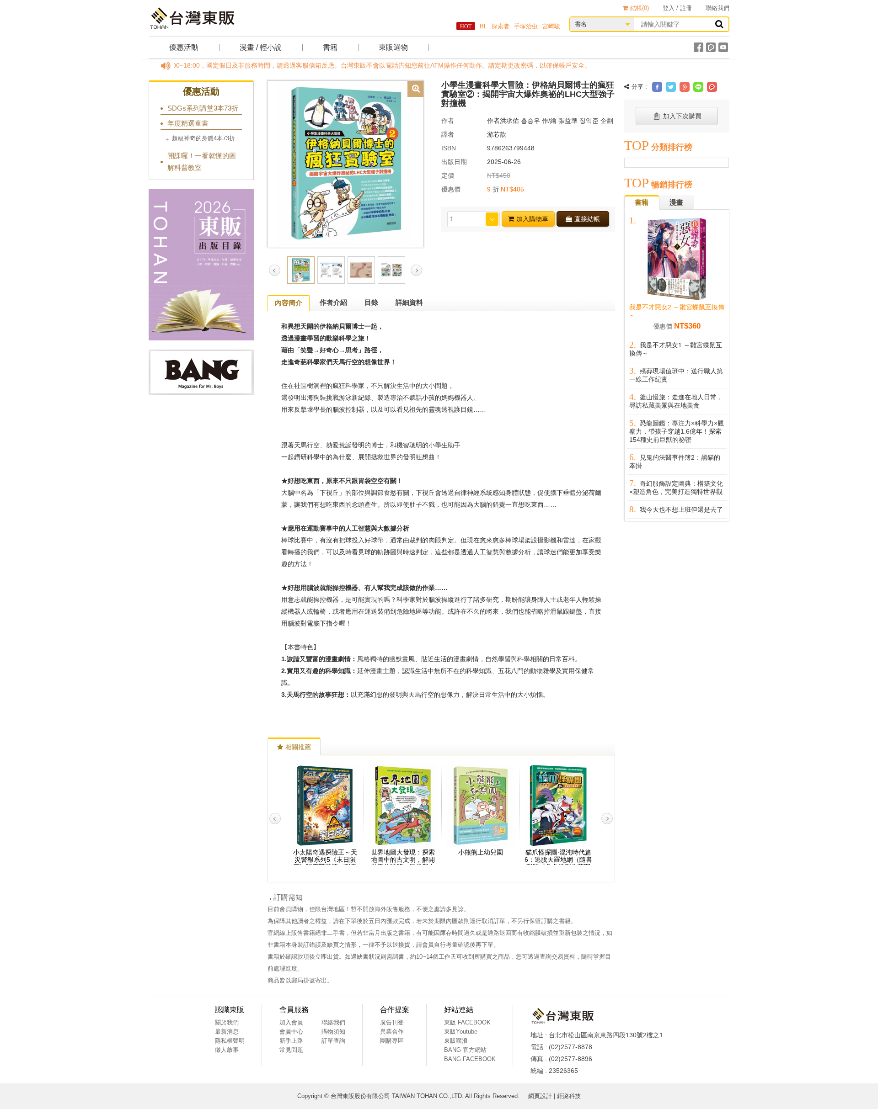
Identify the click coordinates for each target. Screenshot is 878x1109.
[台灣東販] (192, 18)
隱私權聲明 (230, 1040)
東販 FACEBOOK (467, 1022)
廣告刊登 (392, 1022)
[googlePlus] (685, 87)
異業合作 (392, 1031)
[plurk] (711, 47)
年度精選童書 (188, 123)
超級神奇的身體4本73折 (203, 138)
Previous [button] (274, 270)
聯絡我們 (717, 8)
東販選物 (393, 47)
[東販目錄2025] (201, 264)
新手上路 (291, 1040)
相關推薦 (298, 747)
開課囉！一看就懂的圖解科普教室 (201, 161)
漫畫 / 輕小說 (261, 47)
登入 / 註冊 (677, 8)
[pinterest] (712, 87)
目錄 (371, 302)
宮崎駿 (551, 26)
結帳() (639, 8)
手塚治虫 (526, 26)
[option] (345, 163)
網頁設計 (540, 1096)
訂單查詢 (333, 1040)
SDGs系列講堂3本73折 (202, 108)
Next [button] (416, 270)
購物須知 (333, 1031)
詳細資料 (409, 302)
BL (483, 26)
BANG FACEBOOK (470, 1059)
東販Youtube (460, 1031)
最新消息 (227, 1031)
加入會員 (291, 1022)
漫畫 (676, 202)
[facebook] (698, 47)
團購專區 (392, 1040)
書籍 (330, 47)
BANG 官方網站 (465, 1049)
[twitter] (671, 87)
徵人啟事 (227, 1049)
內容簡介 (288, 303)
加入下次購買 (682, 116)
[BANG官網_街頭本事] (201, 372)
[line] (698, 87)
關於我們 (227, 1022)
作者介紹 (333, 302)
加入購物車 (532, 219)
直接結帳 (587, 219)
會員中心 (291, 1031)
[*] (345, 163)
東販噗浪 (456, 1040)
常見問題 (291, 1049)
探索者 (500, 26)
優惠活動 (183, 47)
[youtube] (723, 47)
